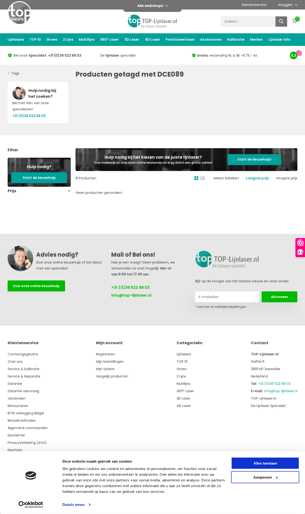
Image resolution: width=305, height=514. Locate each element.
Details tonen (73, 505)
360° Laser (109, 39)
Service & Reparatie (24, 376)
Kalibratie (235, 39)
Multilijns (87, 39)
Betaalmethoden (22, 420)
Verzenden (16, 398)
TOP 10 (35, 39)
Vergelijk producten (112, 376)
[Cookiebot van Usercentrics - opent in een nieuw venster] (31, 504)
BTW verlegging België (26, 413)
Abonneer (279, 296)
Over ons (15, 361)
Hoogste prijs (286, 178)
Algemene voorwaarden (28, 428)
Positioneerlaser (180, 39)
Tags (15, 73)
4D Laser (152, 39)
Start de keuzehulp (39, 177)
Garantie (15, 383)
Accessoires (211, 39)
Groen (51, 39)
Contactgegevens (23, 354)
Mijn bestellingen (110, 361)
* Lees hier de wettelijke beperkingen (220, 307)
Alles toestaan (265, 463)
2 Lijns (68, 39)
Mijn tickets (105, 369)
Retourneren (18, 405)
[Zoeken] (281, 21)
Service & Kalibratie (24, 369)
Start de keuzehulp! (254, 159)
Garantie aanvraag (23, 391)
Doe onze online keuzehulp (36, 286)
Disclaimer (16, 435)
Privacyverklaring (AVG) (27, 442)
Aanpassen (262, 477)
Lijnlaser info (279, 39)
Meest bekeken (226, 178)
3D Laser (131, 39)
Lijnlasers (16, 39)
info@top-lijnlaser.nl (131, 295)
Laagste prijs (257, 178)
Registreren (105, 354)
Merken (256, 39)
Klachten (15, 450)
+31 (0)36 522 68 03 (130, 287)
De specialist (118, 55)
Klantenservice (254, 4)
